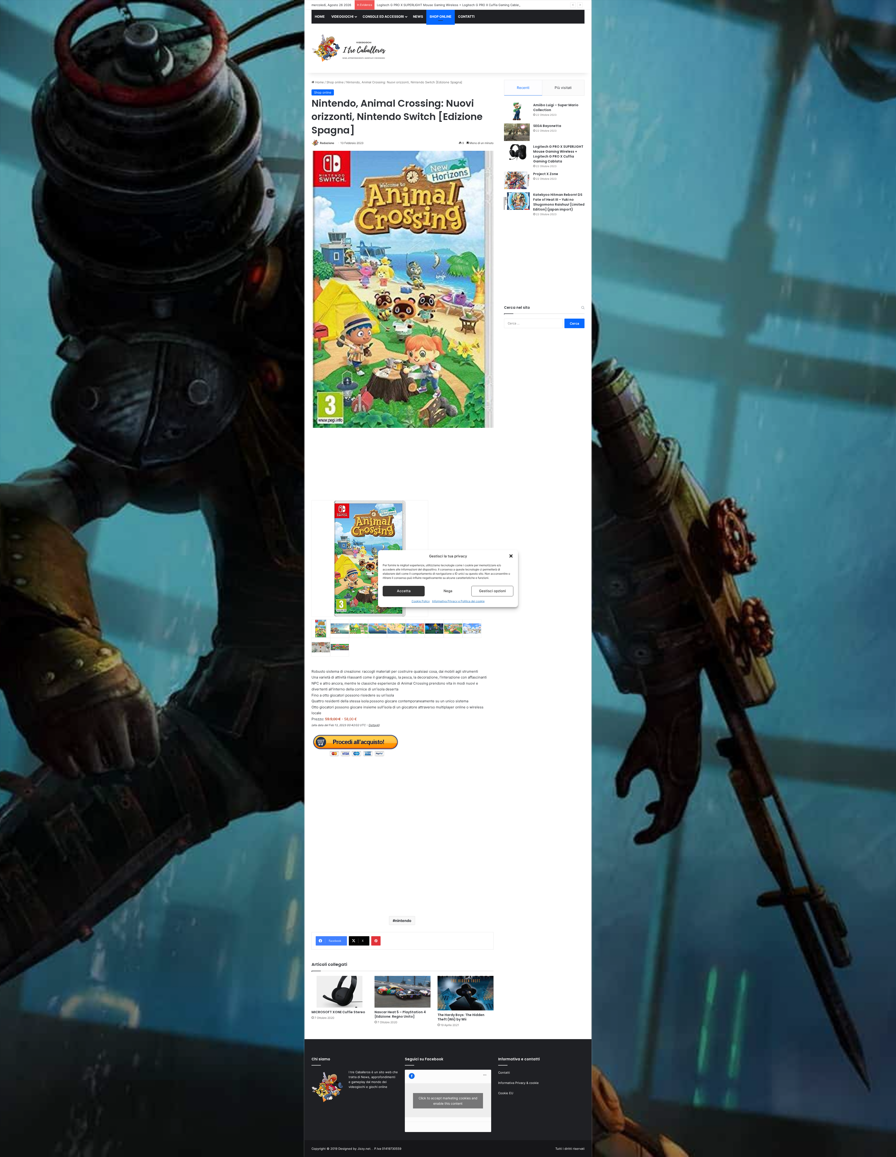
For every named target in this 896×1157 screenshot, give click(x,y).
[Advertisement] (495, 48)
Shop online (335, 82)
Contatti (504, 1072)
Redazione (327, 143)
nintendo (403, 920)
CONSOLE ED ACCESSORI (383, 16)
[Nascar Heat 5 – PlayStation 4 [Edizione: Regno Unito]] (402, 991)
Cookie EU (505, 1093)
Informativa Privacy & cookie (518, 1083)
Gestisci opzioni (492, 591)
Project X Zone (545, 174)
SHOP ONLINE (441, 16)
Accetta (404, 591)
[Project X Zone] (517, 180)
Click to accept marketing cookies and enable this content (448, 1100)
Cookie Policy (421, 601)
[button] (511, 556)
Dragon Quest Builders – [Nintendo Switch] (408, 5)
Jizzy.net (364, 1148)
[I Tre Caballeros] (349, 48)
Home (319, 82)
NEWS (418, 16)
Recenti (523, 87)
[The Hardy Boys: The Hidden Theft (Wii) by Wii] (466, 993)
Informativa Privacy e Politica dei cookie (458, 601)
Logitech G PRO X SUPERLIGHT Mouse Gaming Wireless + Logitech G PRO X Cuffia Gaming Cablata (558, 154)
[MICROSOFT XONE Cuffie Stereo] (340, 992)
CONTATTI (466, 16)
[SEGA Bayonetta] (517, 132)
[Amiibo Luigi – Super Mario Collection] (517, 111)
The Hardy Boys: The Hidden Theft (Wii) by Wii (461, 1017)
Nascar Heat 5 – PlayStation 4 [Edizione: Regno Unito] (400, 1014)
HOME (320, 16)
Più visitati (563, 87)
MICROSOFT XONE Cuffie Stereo (338, 1012)
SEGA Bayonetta (547, 125)
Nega (448, 591)
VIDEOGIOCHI (342, 16)
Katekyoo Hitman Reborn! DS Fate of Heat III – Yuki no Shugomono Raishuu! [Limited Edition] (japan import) (558, 202)
